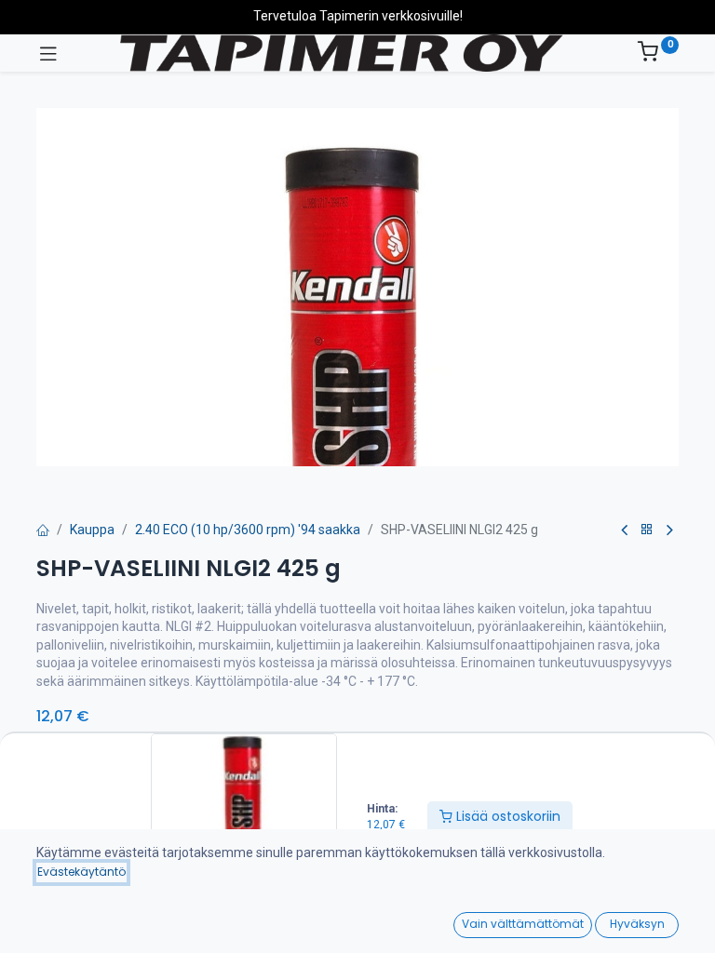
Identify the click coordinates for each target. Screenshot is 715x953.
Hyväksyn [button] (637, 924)
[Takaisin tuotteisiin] (647, 530)
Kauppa (92, 529)
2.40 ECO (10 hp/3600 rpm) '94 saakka (247, 529)
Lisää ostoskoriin (506, 816)
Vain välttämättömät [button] (523, 924)
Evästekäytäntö (81, 871)
